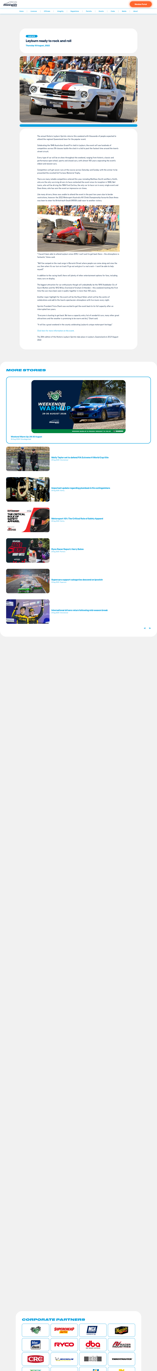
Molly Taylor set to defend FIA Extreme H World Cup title (80, 457)
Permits (89, 11)
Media (124, 11)
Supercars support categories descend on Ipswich (77, 579)
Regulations (75, 11)
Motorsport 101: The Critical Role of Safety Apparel (77, 518)
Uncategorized (26, 439)
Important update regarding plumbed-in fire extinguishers (80, 488)
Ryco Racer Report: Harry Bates (67, 549)
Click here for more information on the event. (55, 331)
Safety (62, 490)
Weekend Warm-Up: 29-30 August (26, 436)
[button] (32, 36)
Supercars (63, 582)
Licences (34, 11)
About (135, 11)
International (64, 460)
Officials (47, 11)
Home (21, 11)
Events (101, 11)
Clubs (113, 11)
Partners (62, 551)
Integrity (60, 11)
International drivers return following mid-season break (79, 610)
